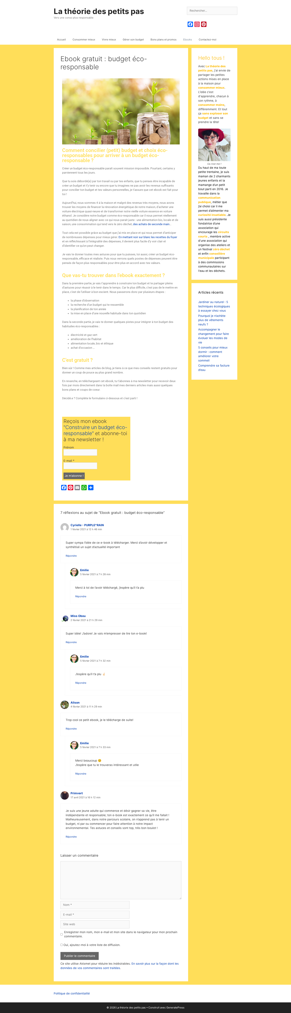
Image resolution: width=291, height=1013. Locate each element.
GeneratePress (175, 1007)
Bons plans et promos (163, 39)
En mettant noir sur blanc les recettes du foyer (148, 237)
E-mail (68, 460)
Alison (75, 702)
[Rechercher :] (212, 10)
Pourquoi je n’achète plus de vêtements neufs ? (211, 320)
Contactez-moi (207, 39)
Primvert (77, 793)
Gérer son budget (133, 39)
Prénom (68, 447)
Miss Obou (78, 616)
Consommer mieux (84, 39)
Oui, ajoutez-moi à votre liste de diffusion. (91, 945)
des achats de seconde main (151, 224)
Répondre (71, 555)
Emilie (84, 570)
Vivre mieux (109, 39)
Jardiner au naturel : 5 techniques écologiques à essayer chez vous (214, 306)
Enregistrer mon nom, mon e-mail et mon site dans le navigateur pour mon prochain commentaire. (120, 934)
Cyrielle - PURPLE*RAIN (87, 525)
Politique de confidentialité (72, 993)
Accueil (61, 39)
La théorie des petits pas (99, 11)
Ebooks (187, 39)
